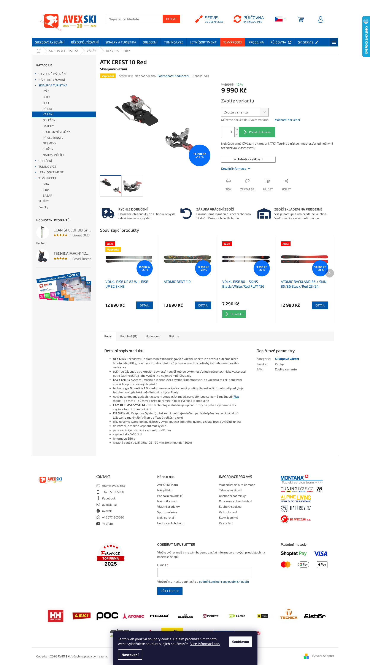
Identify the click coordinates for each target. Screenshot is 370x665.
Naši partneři (166, 517)
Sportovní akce (167, 512)
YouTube (108, 523)
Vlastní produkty (168, 506)
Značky (43, 207)
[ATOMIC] (133, 615)
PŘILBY (47, 108)
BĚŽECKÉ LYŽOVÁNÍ (51, 79)
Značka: (201, 76)
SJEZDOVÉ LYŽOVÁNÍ (52, 74)
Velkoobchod (228, 512)
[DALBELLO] (237, 615)
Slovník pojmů (228, 517)
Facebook (109, 498)
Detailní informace (233, 168)
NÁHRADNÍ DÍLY (53, 155)
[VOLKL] (263, 615)
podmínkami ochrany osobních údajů (224, 581)
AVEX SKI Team (167, 484)
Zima (46, 189)
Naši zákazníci (166, 501)
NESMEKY (49, 143)
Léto (46, 184)
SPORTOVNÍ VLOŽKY (56, 132)
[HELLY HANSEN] (55, 615)
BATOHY (48, 126)
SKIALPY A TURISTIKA (52, 85)
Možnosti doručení (287, 119)
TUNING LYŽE (47, 166)
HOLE (46, 103)
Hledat (171, 19)
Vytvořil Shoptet (323, 656)
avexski (107, 511)
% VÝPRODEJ (47, 178)
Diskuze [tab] (174, 336)
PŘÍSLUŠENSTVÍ (53, 137)
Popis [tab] (108, 336)
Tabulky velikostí (230, 490)
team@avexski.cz (113, 485)
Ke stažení (226, 523)
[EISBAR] (315, 615)
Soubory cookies (230, 506)
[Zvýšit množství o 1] (236, 129)
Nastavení (130, 654)
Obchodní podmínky (232, 496)
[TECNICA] (289, 615)
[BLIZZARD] (185, 615)
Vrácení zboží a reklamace (237, 484)
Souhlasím (240, 641)
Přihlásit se (170, 591)
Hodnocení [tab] (153, 336)
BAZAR (47, 195)
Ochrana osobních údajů (235, 501)
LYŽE (46, 91)
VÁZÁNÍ (48, 114)
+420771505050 (113, 492)
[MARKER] (211, 615)
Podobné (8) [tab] (128, 336)
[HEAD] (159, 615)
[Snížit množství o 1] (236, 134)
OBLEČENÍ (49, 120)
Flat (236, 396)
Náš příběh (164, 490)
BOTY (46, 97)
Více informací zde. (205, 643)
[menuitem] (50, 42)
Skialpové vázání (287, 358)
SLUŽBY (48, 149)
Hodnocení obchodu (170, 523)
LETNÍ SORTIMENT (51, 172)
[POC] (107, 615)
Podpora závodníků (170, 496)
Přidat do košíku (260, 132)
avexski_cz (109, 504)
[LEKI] (81, 615)
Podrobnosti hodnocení (173, 76)
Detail (144, 305)
